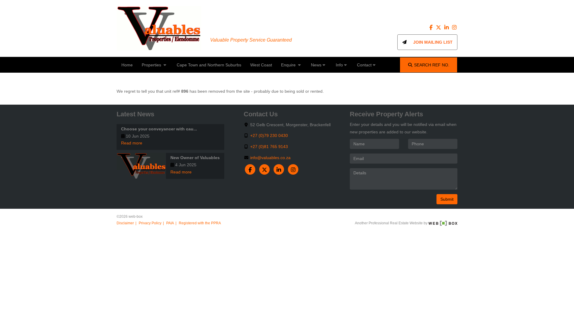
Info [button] (339, 65)
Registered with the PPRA (200, 223)
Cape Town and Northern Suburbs (209, 65)
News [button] (316, 65)
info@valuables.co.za (270, 157)
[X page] (439, 27)
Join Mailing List (430, 42)
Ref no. (431, 65)
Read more (131, 143)
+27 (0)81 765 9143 (269, 146)
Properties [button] (152, 65)
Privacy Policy (150, 223)
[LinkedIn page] (447, 27)
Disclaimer (125, 223)
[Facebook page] (432, 27)
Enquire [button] (289, 65)
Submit (447, 199)
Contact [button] (364, 65)
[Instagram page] (454, 27)
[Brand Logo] (159, 28)
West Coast (261, 65)
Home (127, 65)
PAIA (170, 223)
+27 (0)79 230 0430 (269, 135)
